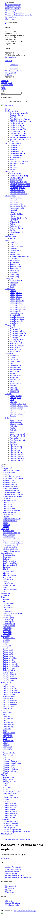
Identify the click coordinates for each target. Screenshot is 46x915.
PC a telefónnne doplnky (18, 135)
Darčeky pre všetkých (13, 143)
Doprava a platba (11, 11)
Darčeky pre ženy (16, 311)
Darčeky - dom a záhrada (19, 113)
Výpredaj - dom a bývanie (19, 406)
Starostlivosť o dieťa (17, 190)
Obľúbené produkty (12, 905)
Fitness (12, 252)
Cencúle (13, 291)
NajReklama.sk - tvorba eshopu (25, 911)
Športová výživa (15, 264)
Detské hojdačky (16, 250)
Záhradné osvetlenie (17, 456)
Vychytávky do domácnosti (19, 139)
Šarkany (13, 386)
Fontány (13, 428)
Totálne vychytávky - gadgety (20, 137)
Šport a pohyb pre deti (17, 188)
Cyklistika (13, 248)
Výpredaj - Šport (16, 410)
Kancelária (13, 210)
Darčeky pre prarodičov (18, 307)
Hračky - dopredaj (16, 178)
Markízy (13, 432)
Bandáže (13, 242)
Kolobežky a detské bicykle (19, 256)
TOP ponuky (10, 279)
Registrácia (14, 65)
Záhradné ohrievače (17, 454)
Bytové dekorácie (16, 198)
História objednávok (12, 903)
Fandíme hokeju (15, 369)
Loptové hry (14, 258)
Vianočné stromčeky (17, 321)
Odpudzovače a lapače (18, 436)
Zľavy (12, 287)
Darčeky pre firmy (16, 151)
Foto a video (14, 371)
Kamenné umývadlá (17, 208)
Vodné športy (14, 274)
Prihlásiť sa (14, 69)
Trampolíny (14, 272)
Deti (11, 363)
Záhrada (13, 416)
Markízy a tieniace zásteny (19, 434)
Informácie (4, 819)
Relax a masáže (15, 384)
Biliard (12, 357)
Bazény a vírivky (16, 420)
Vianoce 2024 (10, 289)
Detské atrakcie (15, 365)
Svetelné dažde (15, 315)
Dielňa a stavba (15, 422)
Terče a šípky (14, 270)
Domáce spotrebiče (16, 204)
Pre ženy (13, 170)
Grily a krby (14, 430)
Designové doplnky (17, 115)
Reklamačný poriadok (13, 7)
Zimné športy (14, 277)
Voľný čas (9, 353)
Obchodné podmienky (13, 5)
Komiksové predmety (17, 131)
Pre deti (12, 165)
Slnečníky (13, 444)
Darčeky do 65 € (16, 149)
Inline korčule (15, 254)
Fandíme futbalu (15, 367)
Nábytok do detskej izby (18, 182)
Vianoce (13, 234)
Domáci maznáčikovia (18, 206)
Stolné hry (13, 388)
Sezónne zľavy (10, 236)
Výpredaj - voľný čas (17, 412)
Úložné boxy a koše (17, 232)
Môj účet (8, 901)
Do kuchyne (14, 202)
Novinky (8, 890)
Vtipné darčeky (15, 351)
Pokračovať (5, 858)
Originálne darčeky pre (18, 133)
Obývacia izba (15, 222)
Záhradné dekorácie (17, 448)
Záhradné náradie (16, 452)
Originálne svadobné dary (19, 161)
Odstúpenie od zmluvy (13, 9)
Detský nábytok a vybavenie (20, 119)
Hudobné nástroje (16, 375)
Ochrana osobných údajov (14, 13)
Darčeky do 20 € (16, 145)
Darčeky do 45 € (16, 147)
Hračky (12, 373)
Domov (3, 466)
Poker (12, 382)
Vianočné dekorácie (17, 317)
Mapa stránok (10, 19)
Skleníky (13, 442)
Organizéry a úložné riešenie (20, 184)
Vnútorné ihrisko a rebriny (19, 194)
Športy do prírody (16, 268)
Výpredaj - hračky (16, 408)
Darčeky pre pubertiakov (18, 153)
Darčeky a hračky (11, 111)
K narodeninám (15, 157)
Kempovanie (14, 377)
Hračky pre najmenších (18, 129)
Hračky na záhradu (16, 123)
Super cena (14, 283)
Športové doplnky (16, 266)
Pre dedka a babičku (17, 163)
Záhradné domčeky (16, 450)
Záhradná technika (16, 446)
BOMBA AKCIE (16, 281)
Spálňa (12, 230)
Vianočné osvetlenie (17, 319)
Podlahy (13, 224)
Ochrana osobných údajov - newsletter (18, 15)
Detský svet (9, 172)
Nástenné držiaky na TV (18, 218)
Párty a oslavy (15, 379)
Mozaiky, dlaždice (16, 214)
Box (11, 244)
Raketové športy (15, 260)
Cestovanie (14, 359)
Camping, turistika (16, 246)
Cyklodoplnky (15, 361)
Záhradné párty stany (17, 458)
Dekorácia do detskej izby (19, 176)
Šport (7, 240)
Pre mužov (13, 167)
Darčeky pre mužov (17, 305)
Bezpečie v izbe (15, 174)
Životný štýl (14, 141)
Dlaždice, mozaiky (16, 424)
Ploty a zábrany (15, 438)
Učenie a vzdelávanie (17, 192)
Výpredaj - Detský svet (18, 404)
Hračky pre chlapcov (17, 125)
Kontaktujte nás (10, 17)
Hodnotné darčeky (16, 155)
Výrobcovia (9, 888)
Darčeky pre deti (16, 303)
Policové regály (15, 226)
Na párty (13, 159)
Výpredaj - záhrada (16, 414)
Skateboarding (15, 262)
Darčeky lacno (15, 299)
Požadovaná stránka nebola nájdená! (18, 839)
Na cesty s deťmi (16, 180)
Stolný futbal (14, 390)
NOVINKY (14, 220)
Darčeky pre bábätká (17, 301)
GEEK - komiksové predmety (20, 121)
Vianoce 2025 (10, 325)
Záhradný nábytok (16, 460)
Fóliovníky (14, 426)
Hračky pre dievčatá (17, 127)
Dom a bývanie (10, 196)
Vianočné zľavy (15, 323)
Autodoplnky (14, 355)
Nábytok (13, 216)
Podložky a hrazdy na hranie (20, 186)
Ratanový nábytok (16, 228)
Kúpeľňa (13, 212)
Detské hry (14, 117)
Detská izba (14, 200)
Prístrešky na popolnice (18, 440)
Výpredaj (13, 238)
